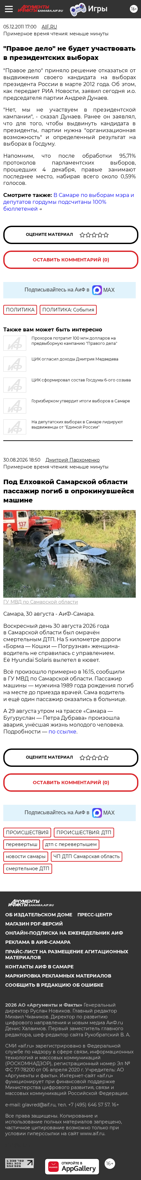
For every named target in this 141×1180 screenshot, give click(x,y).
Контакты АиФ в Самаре (39, 967)
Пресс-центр (94, 915)
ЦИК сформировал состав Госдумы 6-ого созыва (81, 380)
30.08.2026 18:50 (21, 460)
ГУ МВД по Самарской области (40, 602)
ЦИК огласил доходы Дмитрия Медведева (74, 359)
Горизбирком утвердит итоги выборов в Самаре (80, 400)
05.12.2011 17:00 (19, 27)
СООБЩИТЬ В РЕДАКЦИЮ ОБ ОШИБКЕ (54, 985)
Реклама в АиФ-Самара (37, 942)
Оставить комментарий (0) (71, 260)
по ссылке (62, 732)
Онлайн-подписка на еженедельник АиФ (64, 933)
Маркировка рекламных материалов (58, 976)
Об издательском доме (38, 915)
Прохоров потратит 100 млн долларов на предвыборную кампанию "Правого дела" (74, 341)
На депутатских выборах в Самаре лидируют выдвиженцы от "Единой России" (77, 424)
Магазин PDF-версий (34, 924)
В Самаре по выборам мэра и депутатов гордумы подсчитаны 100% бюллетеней (68, 202)
